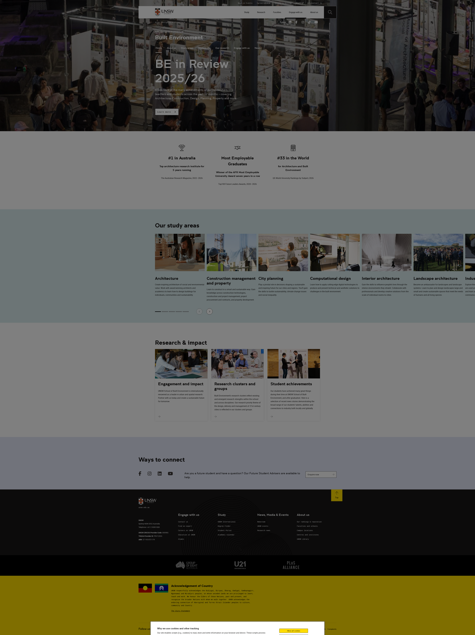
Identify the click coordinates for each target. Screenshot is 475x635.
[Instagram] (303, 22)
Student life (204, 48)
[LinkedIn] (290, 22)
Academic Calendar (226, 535)
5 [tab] (186, 311)
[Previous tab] (199, 311)
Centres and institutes (308, 535)
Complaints (331, 629)
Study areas (187, 48)
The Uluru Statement (180, 611)
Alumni (181, 539)
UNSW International (227, 522)
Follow (283, 22)
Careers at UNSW (185, 530)
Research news (263, 530)
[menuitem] (246, 12)
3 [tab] (172, 311)
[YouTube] (316, 22)
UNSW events (262, 526)
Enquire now (313, 474)
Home (158, 48)
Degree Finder (224, 526)
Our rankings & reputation (309, 522)
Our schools (200, 22)
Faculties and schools (307, 526)
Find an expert (185, 526)
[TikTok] (309, 22)
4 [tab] (179, 311)
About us (171, 48)
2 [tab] (165, 311)
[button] (167, 111)
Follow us (144, 628)
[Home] (164, 12)
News (257, 48)
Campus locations (305, 530)
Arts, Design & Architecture (170, 22)
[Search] (330, 12)
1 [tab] (158, 311)
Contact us (183, 522)
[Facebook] (296, 22)
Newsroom (261, 522)
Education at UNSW (186, 535)
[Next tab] (209, 311)
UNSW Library (303, 539)
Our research (222, 48)
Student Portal (225, 530)
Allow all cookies (293, 631)
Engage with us (242, 48)
